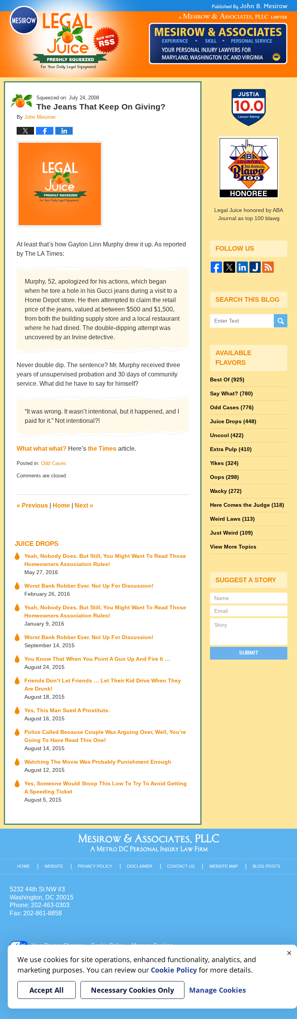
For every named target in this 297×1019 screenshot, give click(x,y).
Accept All (46, 990)
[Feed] (267, 267)
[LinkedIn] (242, 267)
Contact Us (181, 866)
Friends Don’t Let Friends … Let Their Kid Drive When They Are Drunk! (102, 684)
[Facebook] (216, 267)
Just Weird (231, 533)
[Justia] (255, 267)
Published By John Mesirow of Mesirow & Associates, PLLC (218, 33)
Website (53, 866)
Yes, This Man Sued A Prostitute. (67, 710)
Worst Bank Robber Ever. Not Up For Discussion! (89, 586)
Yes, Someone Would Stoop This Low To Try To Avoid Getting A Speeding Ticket (105, 787)
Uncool (227, 435)
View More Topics (233, 547)
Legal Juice (64, 37)
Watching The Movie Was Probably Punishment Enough (97, 762)
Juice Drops (36, 543)
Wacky (226, 491)
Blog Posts (266, 866)
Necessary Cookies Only (132, 990)
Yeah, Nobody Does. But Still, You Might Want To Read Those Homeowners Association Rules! (105, 560)
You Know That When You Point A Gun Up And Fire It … (97, 659)
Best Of (227, 379)
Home (61, 505)
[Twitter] (229, 267)
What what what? (42, 448)
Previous (32, 505)
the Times (102, 448)
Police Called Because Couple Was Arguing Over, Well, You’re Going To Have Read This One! (105, 736)
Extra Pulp (231, 449)
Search (280, 321)
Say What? (231, 393)
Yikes (224, 463)
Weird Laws (232, 519)
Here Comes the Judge (247, 505)
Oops (224, 477)
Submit (248, 653)
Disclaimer (139, 866)
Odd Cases (53, 463)
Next (84, 505)
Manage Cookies (217, 990)
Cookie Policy (174, 970)
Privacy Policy (95, 866)
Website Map (223, 866)
